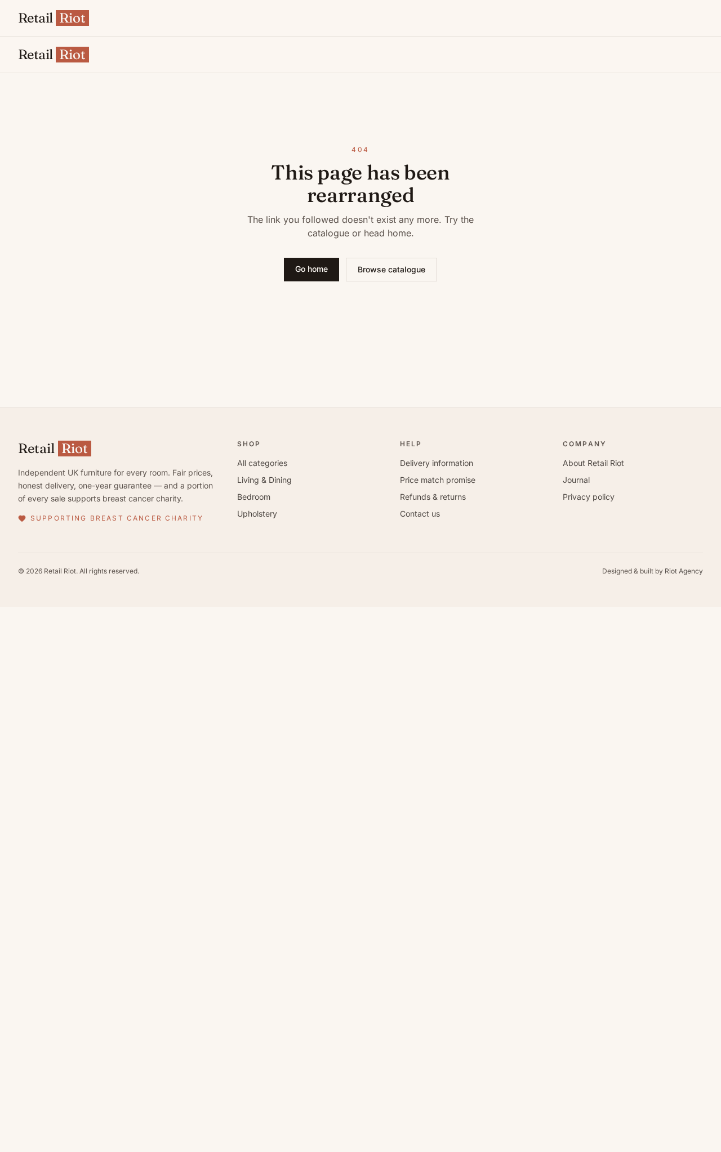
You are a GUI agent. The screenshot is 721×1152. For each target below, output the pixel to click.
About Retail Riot (593, 463)
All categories (262, 463)
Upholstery (257, 513)
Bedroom (253, 496)
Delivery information (436, 463)
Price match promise (437, 480)
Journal (576, 480)
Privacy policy (589, 496)
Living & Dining (264, 480)
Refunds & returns (433, 496)
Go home (311, 269)
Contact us (420, 513)
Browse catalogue (391, 269)
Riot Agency (684, 571)
